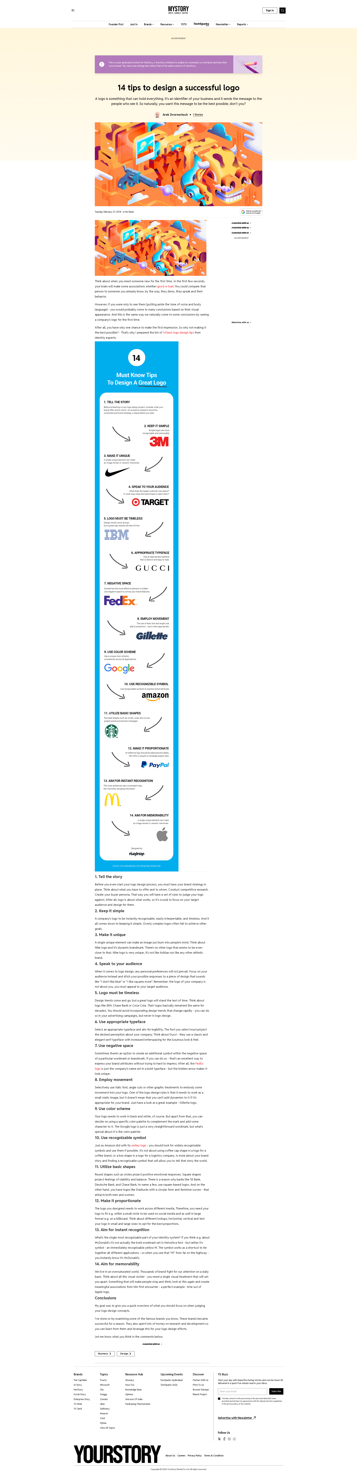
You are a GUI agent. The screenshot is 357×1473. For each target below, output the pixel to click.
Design (124, 1353)
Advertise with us (240, 322)
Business (103, 1353)
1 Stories (198, 114)
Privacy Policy (195, 1455)
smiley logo (138, 1145)
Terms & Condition (214, 1455)
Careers (181, 1455)
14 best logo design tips (178, 332)
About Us (170, 1455)
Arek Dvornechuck (175, 114)
